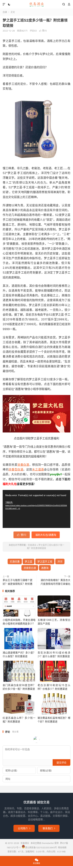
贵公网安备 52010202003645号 (41, 847)
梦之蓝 (28, 561)
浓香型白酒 (16, 469)
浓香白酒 (23, 464)
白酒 (5, 12)
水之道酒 (38, 469)
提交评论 (61, 762)
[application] (36, 509)
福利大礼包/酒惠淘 (45, 534)
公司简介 (24, 828)
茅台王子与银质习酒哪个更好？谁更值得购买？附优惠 (17, 582)
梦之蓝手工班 (44, 561)
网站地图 (62, 847)
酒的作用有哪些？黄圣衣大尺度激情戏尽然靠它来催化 (55, 582)
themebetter (48, 843)
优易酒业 (36, 4)
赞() (43, 30)
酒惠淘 (45, 567)
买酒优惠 (15, 561)
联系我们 (49, 828)
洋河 (59, 561)
